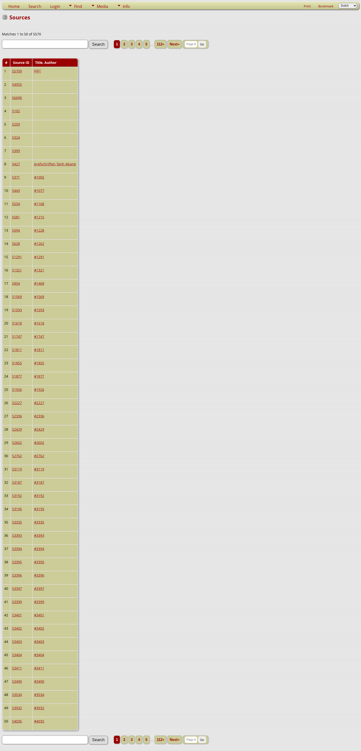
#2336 (39, 416)
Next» (175, 44)
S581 (16, 217)
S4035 (17, 721)
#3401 (39, 615)
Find (78, 6)
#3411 (39, 668)
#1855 (39, 363)
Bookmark (325, 6)
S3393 (17, 535)
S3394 (17, 548)
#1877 (39, 376)
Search (34, 6)
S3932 (17, 708)
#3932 (39, 708)
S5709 (17, 71)
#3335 (39, 522)
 (37, 71)
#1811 (39, 349)
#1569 (39, 296)
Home (14, 6)
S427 (16, 164)
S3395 (17, 562)
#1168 (39, 203)
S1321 (17, 270)
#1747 (39, 336)
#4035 (39, 721)
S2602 (17, 442)
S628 (16, 243)
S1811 (17, 349)
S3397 (17, 588)
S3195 (17, 509)
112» (160, 44)
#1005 (39, 177)
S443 (16, 190)
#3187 (39, 482)
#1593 (39, 310)
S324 (16, 137)
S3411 (17, 668)
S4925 (17, 84)
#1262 (39, 243)
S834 (16, 283)
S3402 (17, 628)
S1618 (17, 323)
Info (126, 6)
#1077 (39, 190)
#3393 (39, 535)
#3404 (39, 654)
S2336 (17, 416)
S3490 (17, 681)
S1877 (17, 376)
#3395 (39, 562)
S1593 (17, 310)
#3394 (39, 548)
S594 (16, 230)
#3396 (39, 575)
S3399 (17, 601)
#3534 (39, 694)
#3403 (39, 641)
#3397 (39, 588)
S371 (16, 177)
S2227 (17, 402)
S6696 (17, 97)
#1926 (39, 389)
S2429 (17, 429)
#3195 (39, 509)
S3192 (17, 495)
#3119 (39, 469)
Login (55, 6)
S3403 (17, 641)
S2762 (17, 455)
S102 (16, 111)
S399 (16, 150)
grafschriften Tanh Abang (55, 164)
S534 (16, 203)
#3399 (39, 601)
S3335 (17, 522)
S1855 (17, 363)
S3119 (17, 469)
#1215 (39, 217)
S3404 (17, 654)
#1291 (39, 257)
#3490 (39, 681)
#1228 (39, 230)
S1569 (17, 296)
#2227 (39, 402)
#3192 (39, 495)
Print (307, 6)
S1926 (17, 389)
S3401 (17, 615)
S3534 (17, 694)
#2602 (39, 442)
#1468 (39, 283)
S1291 (17, 257)
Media (102, 6)
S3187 (17, 482)
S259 (16, 124)
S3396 (17, 575)
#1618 (39, 323)
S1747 (17, 336)
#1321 (39, 270)
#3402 (39, 628)
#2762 (39, 455)
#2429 (39, 429)
